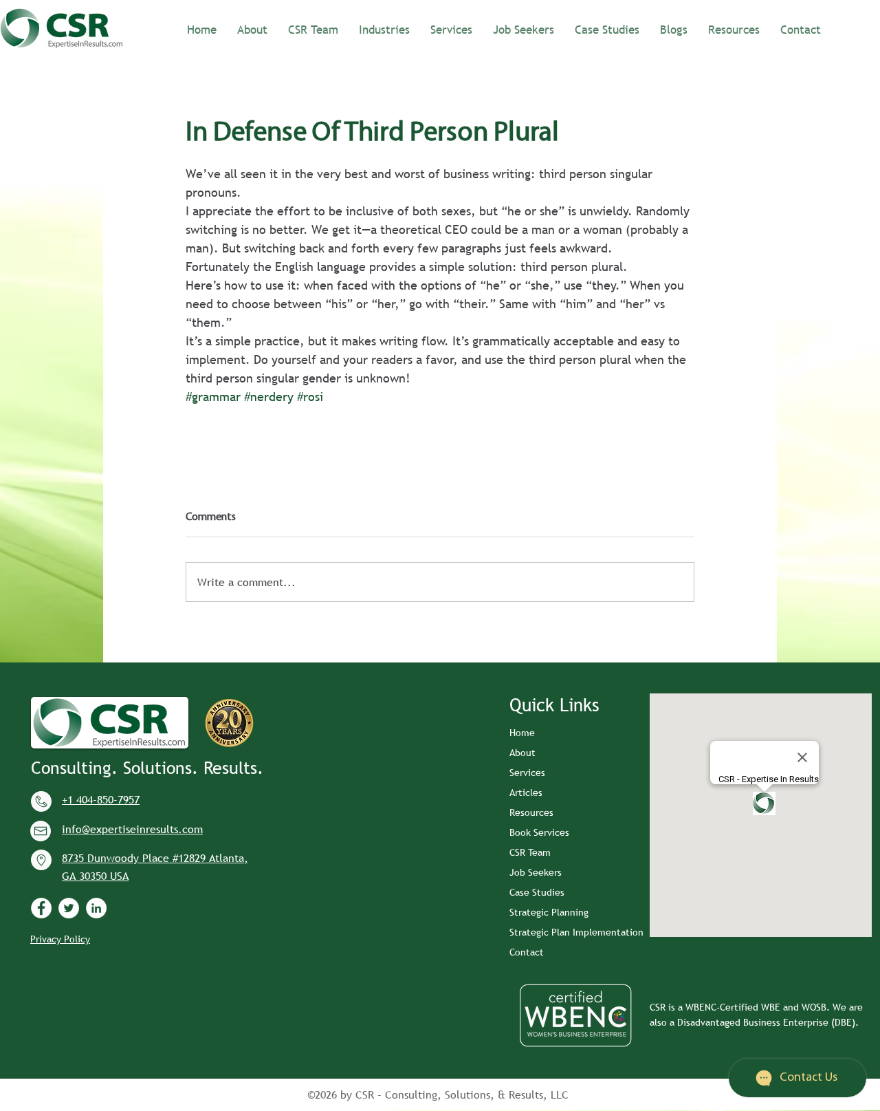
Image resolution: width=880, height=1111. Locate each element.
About (522, 752)
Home (522, 732)
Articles (525, 792)
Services (527, 772)
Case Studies (536, 892)
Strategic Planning (548, 912)
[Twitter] (68, 908)
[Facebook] (41, 908)
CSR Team (530, 852)
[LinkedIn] (96, 908)
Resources (531, 812)
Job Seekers (535, 872)
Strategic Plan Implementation (576, 932)
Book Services (539, 832)
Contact (526, 952)
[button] (384, 28)
